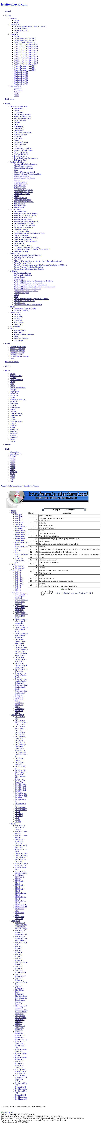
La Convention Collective (23, 275)
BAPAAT (17, 259)
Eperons (17, 180)
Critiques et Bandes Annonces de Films (27, 174)
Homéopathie (18, 130)
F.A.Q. (7, 343)
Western (12, 441)
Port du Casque (19, 277)
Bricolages (17, 88)
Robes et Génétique (21, 152)
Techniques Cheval (16, 355)
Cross (12, 384)
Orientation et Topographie (23, 192)
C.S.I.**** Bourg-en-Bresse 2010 (26, 50)
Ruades (16, 94)
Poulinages (13, 425)
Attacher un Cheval (20, 211)
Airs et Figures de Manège (23, 166)
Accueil (8, 11)
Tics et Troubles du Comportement (26, 158)
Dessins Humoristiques (17, 388)
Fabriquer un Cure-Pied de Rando (25, 237)
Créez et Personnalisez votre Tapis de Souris (29, 233)
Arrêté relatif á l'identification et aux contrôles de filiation (33, 281)
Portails (12, 417)
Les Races (17, 146)
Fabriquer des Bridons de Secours (25, 213)
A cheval (17, 92)
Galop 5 (12, 466)
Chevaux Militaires (16, 380)
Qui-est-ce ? (18, 324)
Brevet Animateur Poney (22, 263)
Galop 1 (12, 458)
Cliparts (12, 382)
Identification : (19, 279)
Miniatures (13, 401)
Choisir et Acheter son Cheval (24, 172)
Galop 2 (12, 460)
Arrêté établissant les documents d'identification (30, 285)
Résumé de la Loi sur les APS (24, 301)
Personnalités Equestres (22, 194)
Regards (12, 427)
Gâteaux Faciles (19, 243)
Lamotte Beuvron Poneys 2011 (24, 68)
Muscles (12, 476)
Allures (16, 110)
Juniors (12, 474)
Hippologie (18, 128)
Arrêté (16, 297)
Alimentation (18, 108)
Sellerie (12, 478)
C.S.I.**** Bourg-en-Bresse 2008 (26, 46)
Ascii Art (17, 314)
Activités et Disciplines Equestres (25, 164)
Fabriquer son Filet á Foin (23, 217)
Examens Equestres (20, 182)
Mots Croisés (18, 322)
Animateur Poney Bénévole (23, 257)
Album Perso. (19, 332)
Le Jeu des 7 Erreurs (21, 311)
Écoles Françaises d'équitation (24, 178)
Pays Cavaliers (15, 407)
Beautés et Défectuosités (22, 116)
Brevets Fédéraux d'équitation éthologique (28, 267)
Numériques (14, 403)
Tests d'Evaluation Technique (24, 202)
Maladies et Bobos (20, 134)
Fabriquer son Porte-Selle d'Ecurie (26, 241)
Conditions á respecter (21, 293)
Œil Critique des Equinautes (23, 190)
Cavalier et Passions (31, 486)
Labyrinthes (18, 320)
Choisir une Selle (20, 120)
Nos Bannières (15, 326)
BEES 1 (18, 590)
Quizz (7, 449)
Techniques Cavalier (17, 353)
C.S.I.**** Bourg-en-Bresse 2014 (26, 58)
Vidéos (16, 22)
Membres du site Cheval (18, 399)
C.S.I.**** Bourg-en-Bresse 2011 (26, 52)
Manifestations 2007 (21, 72)
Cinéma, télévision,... (21, 30)
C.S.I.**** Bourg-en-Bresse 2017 (26, 64)
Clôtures (17, 122)
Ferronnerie (14, 394)
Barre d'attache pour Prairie (23, 227)
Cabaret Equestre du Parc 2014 (24, 38)
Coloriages (17, 318)
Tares (11, 482)
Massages (17, 136)
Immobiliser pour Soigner (23, 132)
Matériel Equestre (20, 186)
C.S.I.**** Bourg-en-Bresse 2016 (26, 62)
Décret (16, 295)
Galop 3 (12, 462)
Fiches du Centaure (20, 184)
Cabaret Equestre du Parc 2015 (24, 40)
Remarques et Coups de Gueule (25, 309)
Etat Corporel (18, 126)
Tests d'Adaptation (20, 156)
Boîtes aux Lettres (16, 376)
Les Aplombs (18, 112)
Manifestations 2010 (21, 78)
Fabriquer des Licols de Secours (25, 215)
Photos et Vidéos (20, 330)
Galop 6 (12, 468)
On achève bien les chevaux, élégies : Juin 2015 (30, 26)
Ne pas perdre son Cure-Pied (24, 223)
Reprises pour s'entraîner (22, 200)
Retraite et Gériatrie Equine (23, 150)
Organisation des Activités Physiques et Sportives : (31, 299)
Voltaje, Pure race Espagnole (24, 334)
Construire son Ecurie (21, 231)
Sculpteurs (13, 431)
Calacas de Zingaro (20, 28)
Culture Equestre (15, 454)
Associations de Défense (22, 114)
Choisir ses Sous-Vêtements (23, 168)
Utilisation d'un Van (21, 251)
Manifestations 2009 (21, 76)
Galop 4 (12, 464)
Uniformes (13, 437)
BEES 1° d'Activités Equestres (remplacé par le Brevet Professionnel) (38, 261)
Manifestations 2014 (21, 84)
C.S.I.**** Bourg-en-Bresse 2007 (26, 44)
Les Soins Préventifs (21, 154)
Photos (7, 371)
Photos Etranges (15, 415)
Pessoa (16, 196)
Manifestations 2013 (21, 82)
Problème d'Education (17, 349)
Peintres (12, 409)
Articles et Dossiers (15, 486)
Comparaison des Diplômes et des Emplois (29, 269)
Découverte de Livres (21, 176)
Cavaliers (13, 378)
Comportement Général (18, 347)
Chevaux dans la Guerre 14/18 (24, 42)
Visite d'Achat (19, 208)
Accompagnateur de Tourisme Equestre (27, 255)
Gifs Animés (14, 395)
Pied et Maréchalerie (21, 142)
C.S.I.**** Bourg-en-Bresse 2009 (26, 48)
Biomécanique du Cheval (23, 118)
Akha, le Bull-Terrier (21, 338)
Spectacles (13, 435)
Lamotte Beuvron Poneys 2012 (25, 70)
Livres (16, 32)
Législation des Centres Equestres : (26, 291)
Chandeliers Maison (21, 229)
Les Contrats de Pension (22, 273)
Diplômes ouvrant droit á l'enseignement (28, 305)
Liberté (12, 397)
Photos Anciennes (16, 413)
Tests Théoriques (20, 206)
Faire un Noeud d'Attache (23, 219)
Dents (16, 124)
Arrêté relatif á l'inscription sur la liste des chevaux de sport (34, 287)
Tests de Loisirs (19, 204)
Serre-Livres (14, 433)
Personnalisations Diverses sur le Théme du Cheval (31, 249)
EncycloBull (18, 340)
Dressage (13, 390)
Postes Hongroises (16, 421)
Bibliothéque (9, 99)
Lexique (8, 444)
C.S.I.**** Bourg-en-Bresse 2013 (26, 56)
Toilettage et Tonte (20, 160)
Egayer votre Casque (21, 235)
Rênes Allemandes (20, 198)
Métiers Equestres (20, 188)
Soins (11, 480)
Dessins (12, 386)
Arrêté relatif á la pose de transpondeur (27, 289)
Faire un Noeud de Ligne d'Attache (26, 221)
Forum (7, 366)
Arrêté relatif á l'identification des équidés (28, 283)
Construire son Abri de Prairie (24, 225)
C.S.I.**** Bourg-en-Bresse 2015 (26, 60)
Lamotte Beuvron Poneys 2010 (25, 66)
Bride (16, 170)
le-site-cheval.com (14, 4)
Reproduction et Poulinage (23, 148)
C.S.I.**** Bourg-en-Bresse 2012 (26, 54)
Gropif (16, 336)
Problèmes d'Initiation (17, 351)
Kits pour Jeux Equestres (22, 245)
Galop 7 (12, 470)
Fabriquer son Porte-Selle (23, 239)
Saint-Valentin (14, 429)
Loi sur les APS (19, 303)
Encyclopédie (14, 392)
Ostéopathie (18, 138)
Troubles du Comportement (19, 357)
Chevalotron (18, 316)
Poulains (13, 423)
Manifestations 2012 (21, 80)
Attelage (12, 374)
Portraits (12, 419)
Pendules (13, 411)
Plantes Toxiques (20, 144)
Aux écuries (18, 90)
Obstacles (13, 405)
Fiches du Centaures (12, 362)
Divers (16, 96)
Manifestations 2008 (21, 74)
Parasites (17, 140)
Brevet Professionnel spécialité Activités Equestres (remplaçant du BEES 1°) (40, 265)
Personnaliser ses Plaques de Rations (26, 247)
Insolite (16, 20)
